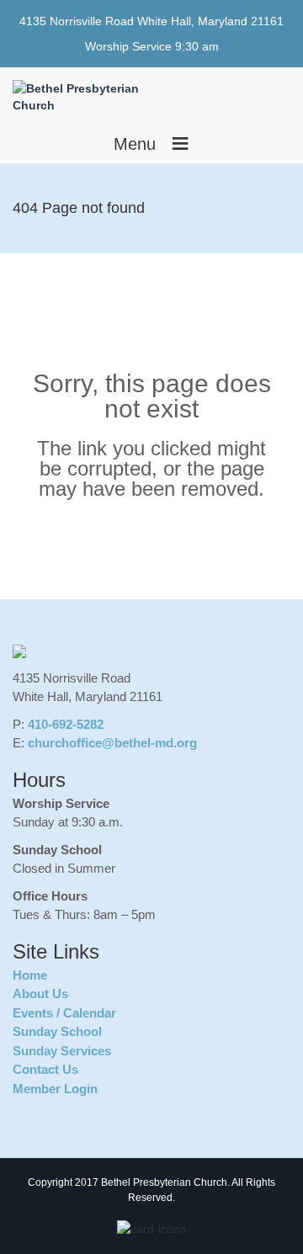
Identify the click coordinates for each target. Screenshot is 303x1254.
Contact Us (45, 1069)
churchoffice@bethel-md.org (112, 743)
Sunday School (57, 1031)
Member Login (55, 1088)
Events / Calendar (64, 1013)
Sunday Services (62, 1051)
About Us (40, 993)
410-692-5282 (66, 724)
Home (30, 975)
